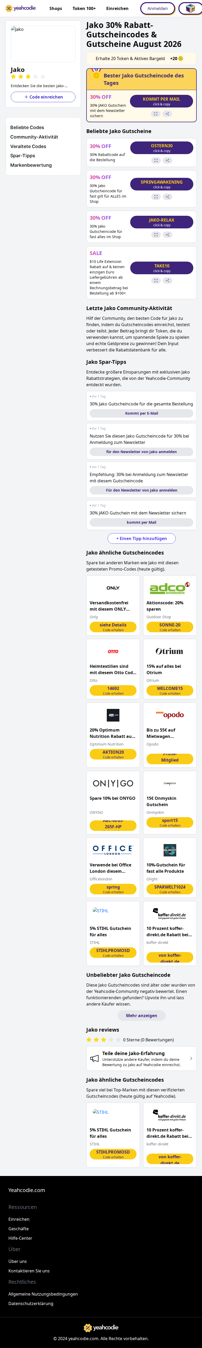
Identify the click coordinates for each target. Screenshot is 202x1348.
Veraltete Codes (28, 146)
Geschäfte (18, 1229)
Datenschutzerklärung (30, 1303)
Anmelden (158, 8)
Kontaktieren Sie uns (29, 1271)
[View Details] (155, 114)
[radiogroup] (103, 1040)
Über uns (17, 1261)
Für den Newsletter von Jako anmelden (141, 490)
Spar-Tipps (22, 155)
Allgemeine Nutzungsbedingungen (43, 1294)
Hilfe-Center (20, 1238)
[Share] (167, 114)
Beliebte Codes (27, 127)
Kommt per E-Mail (141, 413)
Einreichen (117, 8)
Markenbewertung (31, 165)
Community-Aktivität (34, 137)
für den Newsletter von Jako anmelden (141, 451)
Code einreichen (46, 97)
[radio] (13, 77)
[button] (43, 44)
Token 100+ (84, 8)
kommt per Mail (141, 522)
